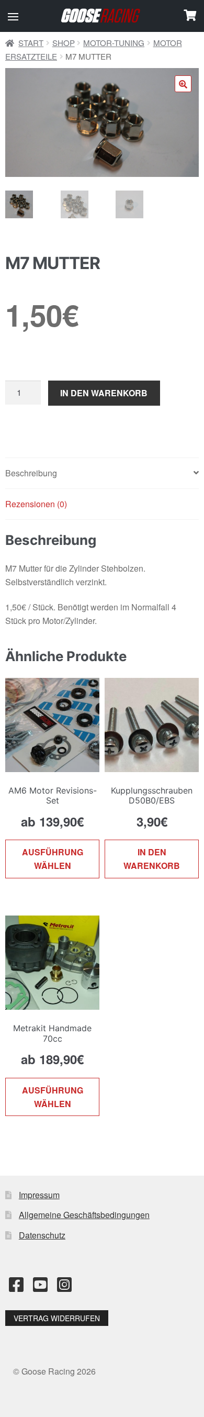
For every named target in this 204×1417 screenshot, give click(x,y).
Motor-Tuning (113, 42)
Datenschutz (42, 1235)
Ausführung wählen (52, 859)
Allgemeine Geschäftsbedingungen (84, 1215)
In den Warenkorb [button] (151, 859)
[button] (13, 17)
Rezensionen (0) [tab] (36, 504)
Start (30, 42)
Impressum (39, 1195)
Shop (63, 42)
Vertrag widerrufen (57, 1318)
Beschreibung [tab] (31, 473)
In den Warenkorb (104, 393)
